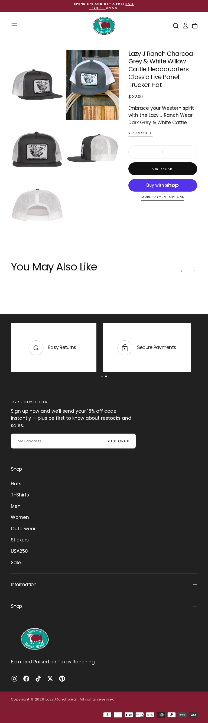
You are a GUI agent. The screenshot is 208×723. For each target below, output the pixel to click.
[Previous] (181, 270)
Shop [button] (16, 469)
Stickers (20, 540)
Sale (16, 562)
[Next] (193, 270)
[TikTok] (38, 678)
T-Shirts (20, 495)
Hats (16, 483)
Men (16, 506)
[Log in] (185, 26)
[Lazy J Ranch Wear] (34, 639)
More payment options (162, 197)
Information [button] (23, 584)
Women (20, 517)
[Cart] (194, 26)
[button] (14, 25)
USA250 (19, 551)
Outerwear (23, 528)
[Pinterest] (62, 678)
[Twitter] (50, 678)
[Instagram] (14, 678)
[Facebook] (26, 678)
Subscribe (119, 441)
